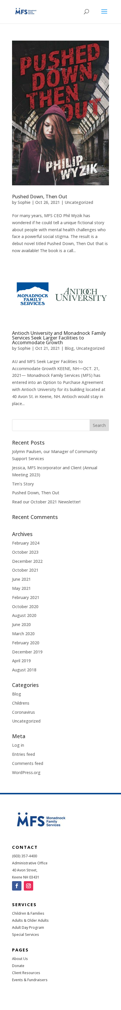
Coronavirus (23, 712)
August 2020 (24, 615)
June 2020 (21, 624)
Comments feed (27, 763)
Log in (18, 745)
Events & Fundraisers (30, 979)
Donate (18, 965)
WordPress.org (26, 772)
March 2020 (23, 633)
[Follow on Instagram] (28, 886)
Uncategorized (79, 202)
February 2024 (25, 543)
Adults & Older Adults (30, 920)
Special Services (25, 934)
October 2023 (25, 552)
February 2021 (25, 597)
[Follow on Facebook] (16, 886)
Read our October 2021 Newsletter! (46, 502)
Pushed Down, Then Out (39, 196)
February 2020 (25, 642)
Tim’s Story (23, 484)
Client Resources (26, 972)
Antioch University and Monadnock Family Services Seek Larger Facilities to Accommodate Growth (59, 338)
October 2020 (25, 606)
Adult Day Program (28, 927)
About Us (20, 958)
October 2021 (25, 570)
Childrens (20, 703)
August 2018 (24, 670)
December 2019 (27, 652)
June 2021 (21, 579)
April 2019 (21, 660)
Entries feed (23, 754)
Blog (69, 348)
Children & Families (28, 913)
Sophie (24, 202)
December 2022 (27, 561)
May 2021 (21, 588)
